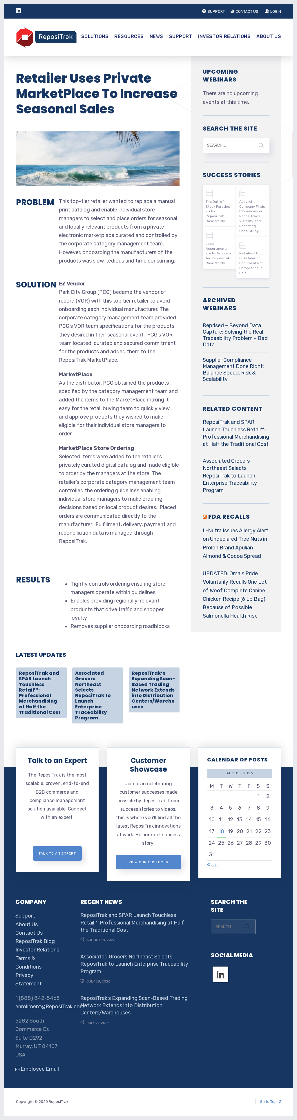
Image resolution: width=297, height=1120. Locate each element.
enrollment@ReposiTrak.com (49, 1006)
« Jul (213, 865)
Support (181, 36)
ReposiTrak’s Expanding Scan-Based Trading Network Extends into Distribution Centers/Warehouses (153, 690)
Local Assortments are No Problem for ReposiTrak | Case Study (218, 253)
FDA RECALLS (229, 517)
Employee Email (39, 1069)
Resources (129, 36)
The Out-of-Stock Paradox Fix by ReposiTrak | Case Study (218, 211)
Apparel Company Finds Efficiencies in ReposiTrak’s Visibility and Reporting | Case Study (252, 216)
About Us (268, 36)
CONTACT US (247, 11)
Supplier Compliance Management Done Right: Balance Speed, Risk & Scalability (233, 369)
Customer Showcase (148, 765)
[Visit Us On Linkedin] (220, 969)
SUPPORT (216, 11)
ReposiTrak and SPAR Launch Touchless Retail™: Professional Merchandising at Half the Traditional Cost (40, 692)
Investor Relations (224, 36)
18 (221, 831)
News (156, 36)
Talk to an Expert (57, 760)
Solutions (95, 36)
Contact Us (29, 933)
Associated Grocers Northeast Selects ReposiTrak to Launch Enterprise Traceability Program (93, 695)
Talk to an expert (57, 853)
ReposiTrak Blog (35, 941)
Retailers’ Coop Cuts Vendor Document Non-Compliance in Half (252, 263)
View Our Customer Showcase (148, 864)
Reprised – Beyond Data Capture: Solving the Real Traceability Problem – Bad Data (235, 335)
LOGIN (275, 11)
